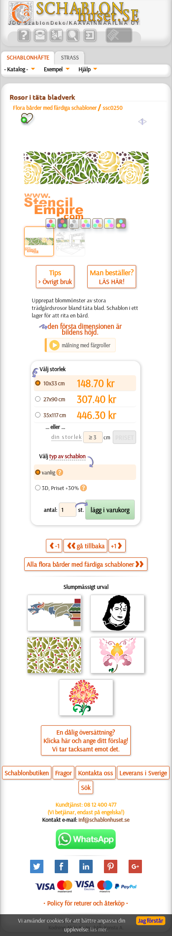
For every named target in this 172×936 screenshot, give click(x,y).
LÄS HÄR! (111, 281)
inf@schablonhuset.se (103, 819)
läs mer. (99, 929)
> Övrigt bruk (55, 281)
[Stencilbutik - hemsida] (74, 23)
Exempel (53, 69)
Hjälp (84, 69)
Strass (70, 57)
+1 (113, 545)
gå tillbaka (91, 545)
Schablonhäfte (28, 57)
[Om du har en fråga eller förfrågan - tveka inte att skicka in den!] (86, 847)
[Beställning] (56, 40)
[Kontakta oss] (40, 40)
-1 (57, 545)
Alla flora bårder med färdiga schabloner (80, 564)
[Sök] (72, 40)
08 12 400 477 (100, 804)
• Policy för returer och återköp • (85, 903)
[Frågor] (23, 40)
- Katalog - (16, 69)
